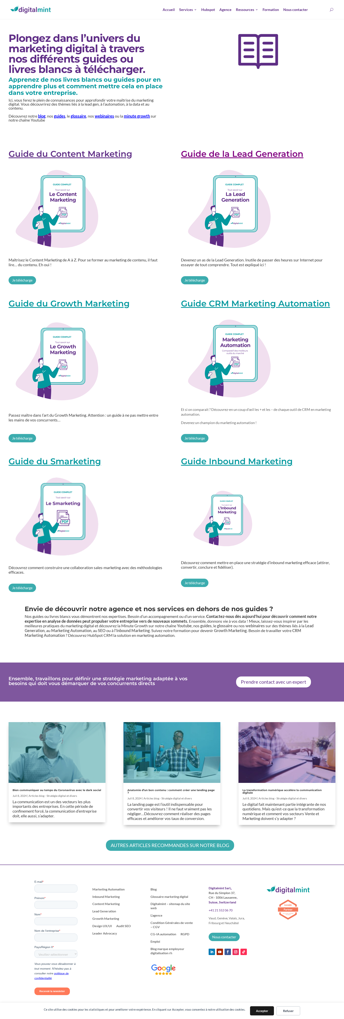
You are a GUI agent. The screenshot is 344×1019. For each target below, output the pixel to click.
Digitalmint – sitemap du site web (170, 906)
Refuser (288, 1011)
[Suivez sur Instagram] (236, 952)
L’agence (156, 915)
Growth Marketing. (231, 630)
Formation (271, 9)
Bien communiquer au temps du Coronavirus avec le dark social (57, 790)
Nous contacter (295, 9)
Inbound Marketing (106, 896)
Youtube (184, 625)
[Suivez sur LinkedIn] (212, 952)
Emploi (155, 941)
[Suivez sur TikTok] (243, 952)
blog (41, 116)
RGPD (185, 934)
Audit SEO (123, 926)
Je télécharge (22, 280)
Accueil (169, 9)
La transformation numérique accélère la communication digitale (282, 791)
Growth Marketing (105, 918)
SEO (102, 630)
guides (59, 116)
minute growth (137, 116)
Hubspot (208, 9)
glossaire (78, 116)
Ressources (245, 9)
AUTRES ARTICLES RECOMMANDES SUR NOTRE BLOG (170, 845)
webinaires (104, 116)
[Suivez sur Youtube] (220, 952)
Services (186, 9)
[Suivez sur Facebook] (228, 952)
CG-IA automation (163, 934)
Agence (225, 9)
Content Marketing (106, 904)
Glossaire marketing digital (169, 896)
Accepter (262, 1011)
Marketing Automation (71, 630)
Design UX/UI (102, 926)
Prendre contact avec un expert (273, 682)
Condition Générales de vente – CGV (171, 925)
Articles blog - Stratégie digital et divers (53, 795)
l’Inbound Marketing (132, 630)
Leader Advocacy (104, 933)
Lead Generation (104, 911)
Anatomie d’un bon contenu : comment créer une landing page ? (171, 791)
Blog (153, 889)
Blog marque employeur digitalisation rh (167, 951)
